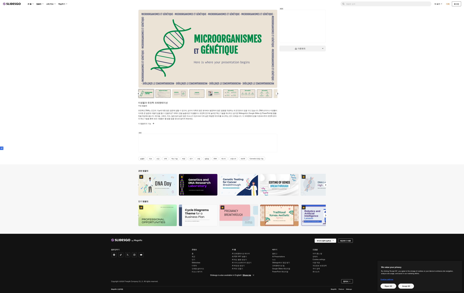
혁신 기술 (174, 159)
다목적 (194, 265)
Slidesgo (349, 289)
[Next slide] (274, 49)
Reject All (388, 286)
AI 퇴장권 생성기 (238, 265)
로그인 (456, 4)
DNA (215, 159)
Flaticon (341, 289)
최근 (193, 256)
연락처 (315, 256)
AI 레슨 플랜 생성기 (239, 259)
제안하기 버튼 (345, 240)
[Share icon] (273, 13)
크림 (198, 159)
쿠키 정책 (316, 268)
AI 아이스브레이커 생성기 (241, 262)
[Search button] (343, 3)
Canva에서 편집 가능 (256, 159)
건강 (157, 159)
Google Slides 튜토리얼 (281, 268)
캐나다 (223, 159)
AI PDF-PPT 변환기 (239, 256)
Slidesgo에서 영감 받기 (281, 262)
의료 (150, 159)
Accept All (406, 286)
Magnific (334, 289)
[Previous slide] (138, 185)
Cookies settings (319, 259)
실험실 (207, 159)
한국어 (345, 281)
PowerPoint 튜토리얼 (280, 271)
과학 (165, 159)
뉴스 (274, 259)
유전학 (243, 159)
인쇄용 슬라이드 (198, 268)
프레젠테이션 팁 (278, 265)
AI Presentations (278, 256)
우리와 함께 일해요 (324, 240)
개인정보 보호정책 (320, 265)
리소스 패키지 (197, 271)
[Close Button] (253, 275)
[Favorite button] (267, 13)
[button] (277, 93)
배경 (183, 159)
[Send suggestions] (1, 148)
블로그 (274, 253)
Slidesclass (196, 262)
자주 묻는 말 (317, 253)
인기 (193, 259)
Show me (247, 275)
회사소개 (316, 271)
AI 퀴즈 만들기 (237, 268)
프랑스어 (233, 159)
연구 (191, 159)
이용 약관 (316, 262)
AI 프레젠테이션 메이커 (241, 253)
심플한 (142, 159)
